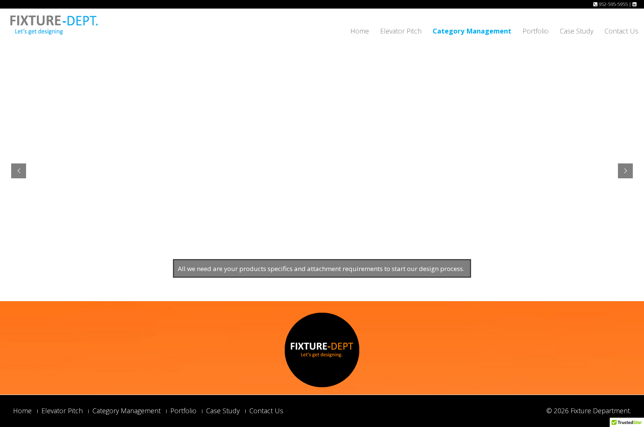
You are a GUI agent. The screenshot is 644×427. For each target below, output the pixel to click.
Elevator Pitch (401, 30)
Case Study (576, 30)
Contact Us (621, 30)
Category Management (472, 30)
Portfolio (536, 30)
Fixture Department (600, 410)
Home (359, 30)
